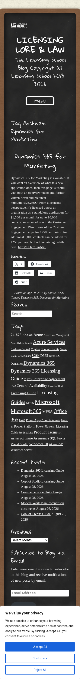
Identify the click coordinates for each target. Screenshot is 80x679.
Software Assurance (34, 438)
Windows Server (21, 450)
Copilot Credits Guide (36, 514)
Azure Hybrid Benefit (21, 343)
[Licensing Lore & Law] (40, 26)
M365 (30, 403)
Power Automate (50, 420)
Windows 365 (56, 444)
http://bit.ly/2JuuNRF (32, 247)
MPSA (47, 411)
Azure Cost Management (56, 335)
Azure (38, 334)
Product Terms (46, 432)
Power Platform (24, 426)
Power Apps (33, 420)
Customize (40, 658)
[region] (40, 642)
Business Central (20, 349)
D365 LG (54, 355)
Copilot (35, 349)
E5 (25, 379)
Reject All (40, 670)
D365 (44, 355)
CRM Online (24, 356)
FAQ (13, 385)
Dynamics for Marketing (54, 297)
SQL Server (57, 438)
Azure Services (49, 342)
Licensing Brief (55, 386)
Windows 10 (38, 444)
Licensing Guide (23, 393)
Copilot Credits (50, 349)
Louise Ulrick (56, 293)
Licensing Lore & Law (40, 44)
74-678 (16, 335)
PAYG (22, 420)
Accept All (40, 647)
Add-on (27, 335)
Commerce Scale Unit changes (41, 492)
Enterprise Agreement (48, 379)
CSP (35, 355)
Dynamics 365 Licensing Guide (42, 470)
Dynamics (17, 363)
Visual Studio (19, 444)
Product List (26, 432)
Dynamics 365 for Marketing (40, 161)
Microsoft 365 (26, 411)
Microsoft (47, 401)
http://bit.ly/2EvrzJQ (24, 202)
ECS (29, 379)
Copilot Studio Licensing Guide (42, 481)
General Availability (32, 386)
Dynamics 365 (29, 297)
